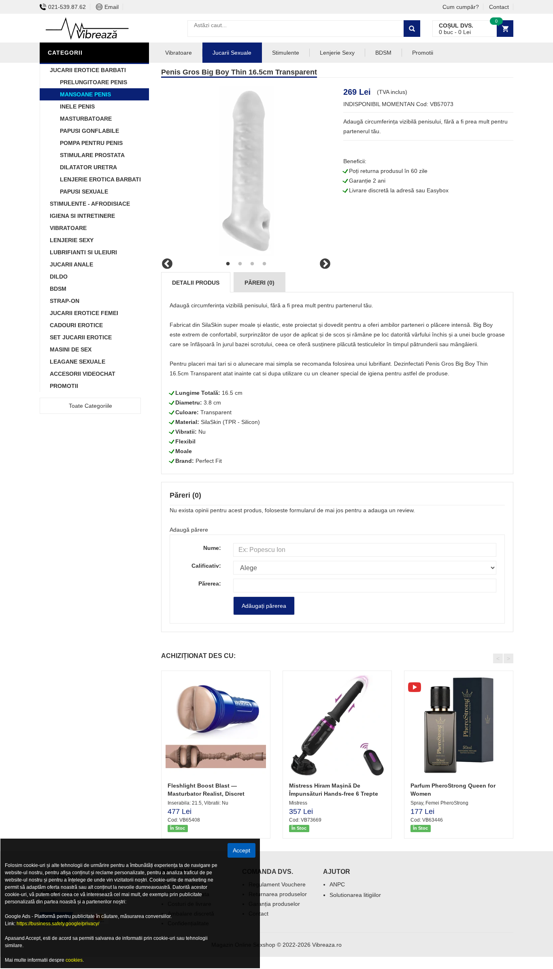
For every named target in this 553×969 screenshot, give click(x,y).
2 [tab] (240, 264)
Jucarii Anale (71, 264)
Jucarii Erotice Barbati (88, 70)
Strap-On (64, 301)
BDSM (58, 288)
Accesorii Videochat (82, 374)
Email (111, 7)
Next (325, 264)
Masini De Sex (70, 349)
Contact (499, 7)
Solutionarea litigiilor (355, 895)
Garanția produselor (274, 904)
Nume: (212, 548)
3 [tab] (252, 264)
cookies (74, 960)
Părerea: (209, 583)
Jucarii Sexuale (232, 52)
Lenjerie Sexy (72, 240)
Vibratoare (68, 228)
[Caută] (412, 28)
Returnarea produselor (278, 894)
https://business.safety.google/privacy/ (58, 923)
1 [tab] (228, 264)
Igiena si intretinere (82, 216)
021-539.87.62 (67, 7)
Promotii (64, 386)
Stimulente (285, 52)
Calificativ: (206, 565)
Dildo (59, 276)
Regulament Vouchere (277, 884)
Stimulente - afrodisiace (90, 203)
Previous (167, 264)
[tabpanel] (246, 171)
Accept (241, 850)
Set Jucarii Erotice (81, 337)
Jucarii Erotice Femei (84, 313)
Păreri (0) (259, 282)
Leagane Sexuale (77, 361)
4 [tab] (264, 264)
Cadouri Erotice (76, 325)
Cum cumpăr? (460, 7)
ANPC (337, 884)
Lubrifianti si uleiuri (83, 252)
